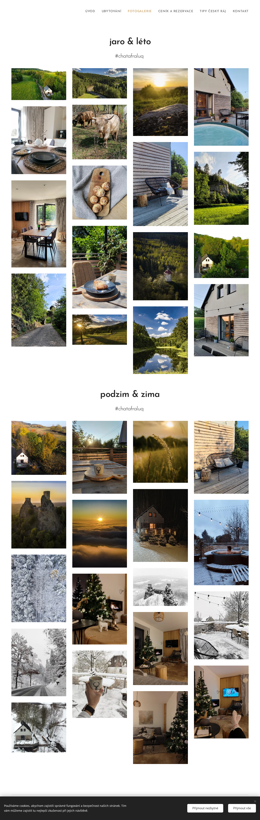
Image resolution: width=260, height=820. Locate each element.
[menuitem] (91, 11)
